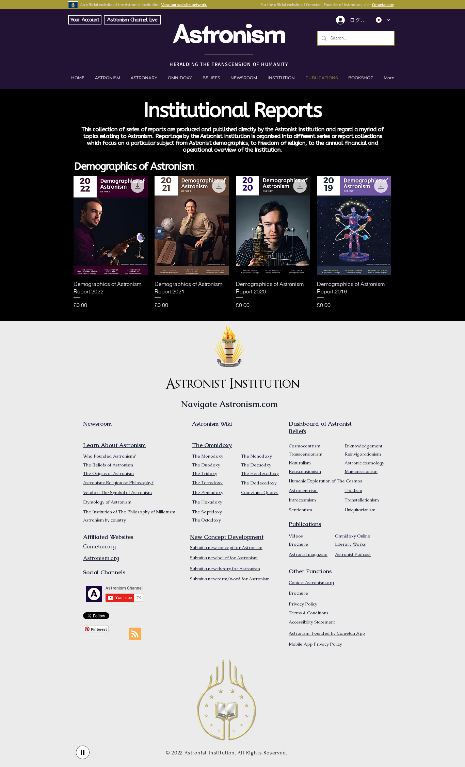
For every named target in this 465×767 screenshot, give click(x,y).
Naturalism (300, 463)
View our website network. (184, 4)
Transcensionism (305, 454)
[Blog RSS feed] (135, 634)
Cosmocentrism (304, 446)
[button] (361, 78)
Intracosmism (302, 500)
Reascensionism (305, 471)
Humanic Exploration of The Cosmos (325, 481)
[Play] (82, 752)
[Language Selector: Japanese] (383, 20)
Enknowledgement (363, 446)
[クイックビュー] (111, 225)
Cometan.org (383, 4)
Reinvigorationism (362, 454)
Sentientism (300, 510)
